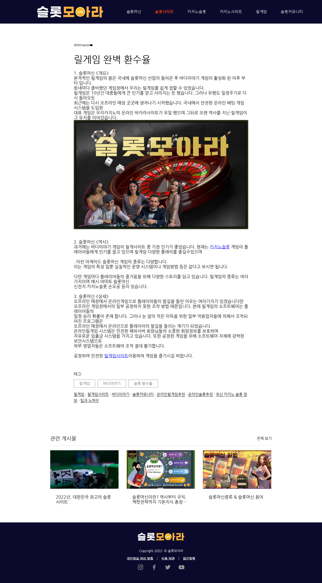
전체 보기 (264, 438)
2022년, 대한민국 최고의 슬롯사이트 (83, 499)
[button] (161, 175)
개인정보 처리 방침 (140, 558)
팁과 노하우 (89, 400)
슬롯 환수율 (143, 383)
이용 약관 (168, 558)
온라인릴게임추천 (171, 394)
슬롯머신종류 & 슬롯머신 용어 (236, 496)
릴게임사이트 (98, 394)
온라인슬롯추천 (200, 394)
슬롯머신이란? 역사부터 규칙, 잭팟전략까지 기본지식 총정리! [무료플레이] (160, 499)
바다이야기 (112, 383)
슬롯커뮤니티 (143, 394)
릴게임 (84, 383)
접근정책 (189, 558)
